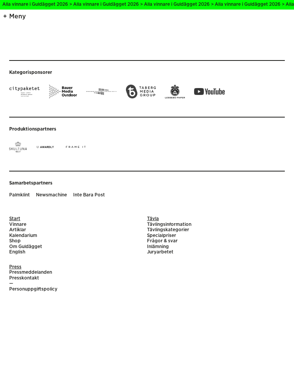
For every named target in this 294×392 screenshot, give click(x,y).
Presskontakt (24, 278)
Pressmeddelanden (30, 272)
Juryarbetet (160, 252)
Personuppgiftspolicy (33, 289)
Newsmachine (51, 195)
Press (15, 267)
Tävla (153, 219)
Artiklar (17, 230)
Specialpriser (161, 236)
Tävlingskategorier (168, 230)
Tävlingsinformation (169, 224)
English (17, 252)
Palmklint (19, 195)
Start (14, 219)
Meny (17, 16)
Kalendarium (23, 236)
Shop (15, 241)
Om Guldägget (25, 247)
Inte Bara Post (89, 195)
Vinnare (17, 224)
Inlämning (158, 247)
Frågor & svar (162, 241)
